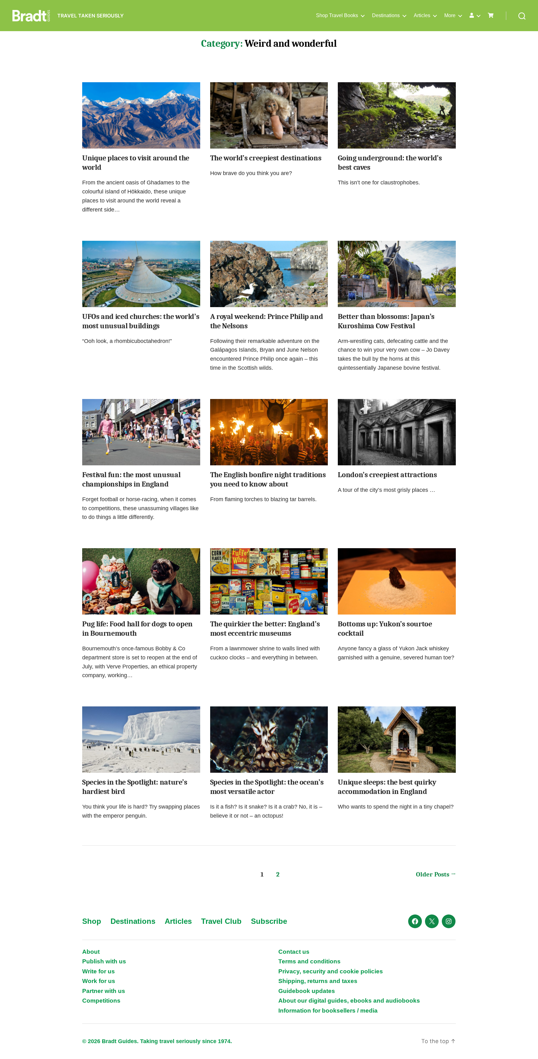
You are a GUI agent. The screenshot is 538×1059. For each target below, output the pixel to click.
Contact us (293, 951)
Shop (91, 921)
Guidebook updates (306, 991)
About (91, 951)
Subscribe (269, 921)
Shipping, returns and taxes (317, 981)
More (449, 15)
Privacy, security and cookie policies (330, 971)
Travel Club (221, 921)
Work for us (98, 981)
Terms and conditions (309, 961)
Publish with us (104, 961)
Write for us (98, 971)
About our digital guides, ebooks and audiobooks (349, 1000)
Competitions (101, 1000)
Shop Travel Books (337, 15)
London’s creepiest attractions (387, 474)
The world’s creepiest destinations (266, 158)
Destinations (386, 15)
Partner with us (103, 991)
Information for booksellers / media (328, 1010)
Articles (422, 15)
